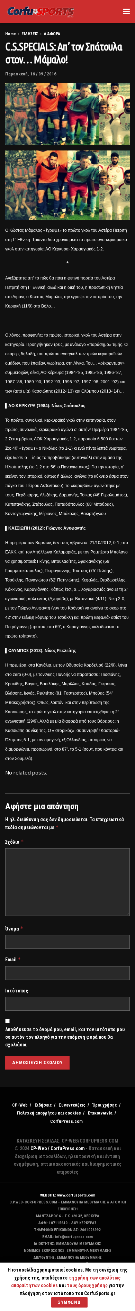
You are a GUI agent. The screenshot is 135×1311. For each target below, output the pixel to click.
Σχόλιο (14, 841)
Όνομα (14, 928)
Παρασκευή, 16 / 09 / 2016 (30, 73)
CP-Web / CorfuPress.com (57, 1148)
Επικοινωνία (100, 1113)
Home (10, 33)
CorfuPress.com (66, 1121)
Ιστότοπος (16, 990)
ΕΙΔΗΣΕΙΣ (29, 33)
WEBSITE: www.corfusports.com (67, 1195)
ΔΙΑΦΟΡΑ (52, 33)
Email (13, 959)
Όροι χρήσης (104, 1105)
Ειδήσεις (43, 1105)
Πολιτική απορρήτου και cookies (49, 1113)
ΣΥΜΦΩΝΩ (69, 1302)
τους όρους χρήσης (88, 1285)
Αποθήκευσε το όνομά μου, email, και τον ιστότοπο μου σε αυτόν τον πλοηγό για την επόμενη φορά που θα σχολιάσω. (65, 1037)
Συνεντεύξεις (72, 1105)
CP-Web (20, 1105)
